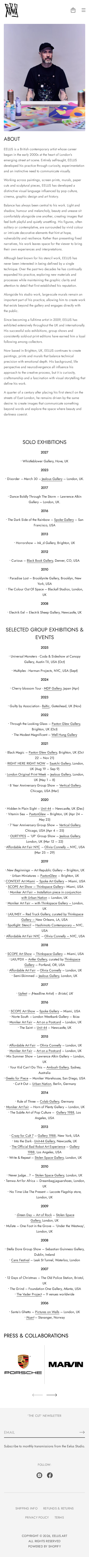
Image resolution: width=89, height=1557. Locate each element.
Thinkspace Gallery (54, 903)
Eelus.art (59, 1536)
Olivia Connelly (55, 847)
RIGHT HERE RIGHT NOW (26, 763)
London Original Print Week (26, 774)
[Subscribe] (82, 1432)
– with (35, 903)
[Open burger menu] (83, 10)
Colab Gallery (49, 1101)
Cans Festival (20, 1260)
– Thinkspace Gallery (47, 886)
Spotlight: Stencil (19, 925)
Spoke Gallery (64, 519)
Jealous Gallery (52, 478)
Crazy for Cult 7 (22, 1135)
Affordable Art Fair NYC (23, 847)
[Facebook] (50, 1475)
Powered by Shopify (44, 1546)
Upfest (22, 993)
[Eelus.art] (11, 10)
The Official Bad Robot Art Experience (38, 1146)
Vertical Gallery (69, 785)
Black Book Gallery (40, 560)
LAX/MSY (14, 914)
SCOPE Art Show (20, 886)
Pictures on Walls (47, 1311)
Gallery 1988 (65, 1112)
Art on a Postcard (49, 1022)
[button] (73, 10)
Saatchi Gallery (60, 763)
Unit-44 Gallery (44, 1141)
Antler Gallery (37, 959)
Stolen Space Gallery (49, 1157)
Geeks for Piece (17, 1078)
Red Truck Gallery (38, 914)
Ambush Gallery (58, 1067)
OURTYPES (18, 836)
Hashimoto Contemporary (53, 925)
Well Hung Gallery (64, 734)
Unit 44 (46, 808)
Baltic (46, 706)
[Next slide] (52, 1395)
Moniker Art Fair (21, 892)
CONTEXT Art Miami (20, 881)
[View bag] (73, 10)
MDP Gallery (52, 688)
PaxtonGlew (37, 814)
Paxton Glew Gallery (66, 723)
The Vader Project (29, 1294)
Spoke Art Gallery (51, 881)
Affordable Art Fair (22, 970)
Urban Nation (37, 897)
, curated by (59, 914)
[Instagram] (39, 1475)
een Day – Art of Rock (34, 1214)
